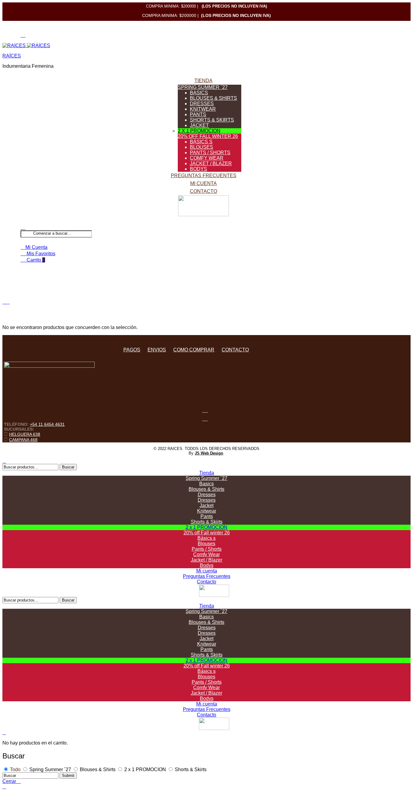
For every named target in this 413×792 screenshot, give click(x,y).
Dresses (202, 103)
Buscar (68, 467)
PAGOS (131, 349)
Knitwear (203, 109)
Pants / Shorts (210, 152)
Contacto (203, 191)
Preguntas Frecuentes (203, 175)
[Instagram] (205, 417)
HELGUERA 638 (24, 434)
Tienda (203, 80)
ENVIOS (157, 349)
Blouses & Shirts (213, 98)
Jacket (199, 125)
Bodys (198, 168)
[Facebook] (205, 409)
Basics (199, 92)
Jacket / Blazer (211, 163)
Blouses (201, 147)
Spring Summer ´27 (203, 87)
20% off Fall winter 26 (208, 136)
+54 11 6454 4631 (47, 424)
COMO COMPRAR (193, 349)
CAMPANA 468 (23, 439)
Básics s (201, 141)
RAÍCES (11, 55)
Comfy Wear (206, 158)
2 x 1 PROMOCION (199, 130)
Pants (198, 114)
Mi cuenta (203, 183)
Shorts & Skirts (212, 119)
